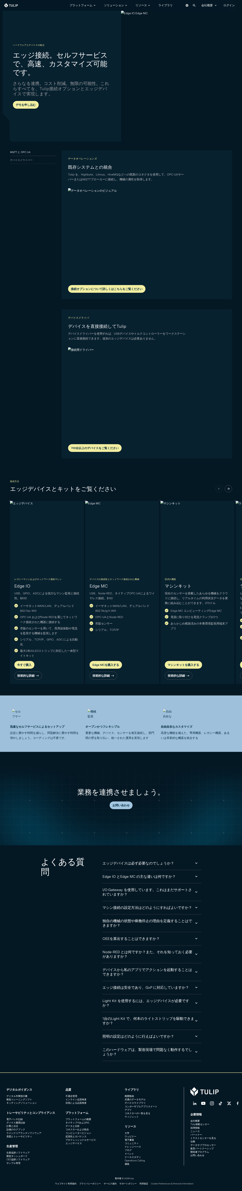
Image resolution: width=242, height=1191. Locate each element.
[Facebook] (237, 1103)
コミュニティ (132, 1143)
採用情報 (195, 1128)
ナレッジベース (133, 1146)
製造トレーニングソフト (19, 1099)
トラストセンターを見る (203, 1138)
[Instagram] (212, 1103)
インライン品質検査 (76, 1099)
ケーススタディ (133, 1157)
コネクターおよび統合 (77, 1129)
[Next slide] (228, 488)
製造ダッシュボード (16, 1156)
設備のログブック (15, 1129)
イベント (129, 1153)
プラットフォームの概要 (78, 1119)
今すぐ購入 (24, 665)
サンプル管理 (13, 1163)
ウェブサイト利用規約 (65, 1183)
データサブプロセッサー (203, 1145)
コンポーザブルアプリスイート (141, 1106)
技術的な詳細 (26, 675)
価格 (127, 1164)
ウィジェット (132, 1116)
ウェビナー (130, 1136)
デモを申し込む (26, 105)
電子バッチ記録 (14, 1119)
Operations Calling (135, 1160)
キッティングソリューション (21, 1103)
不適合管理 (71, 1096)
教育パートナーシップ (202, 1148)
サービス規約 (110, 1183)
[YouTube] (203, 1103)
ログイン (229, 5)
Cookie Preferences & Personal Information (172, 1183)
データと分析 (73, 1126)
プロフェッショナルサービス (81, 1140)
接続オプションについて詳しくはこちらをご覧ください (107, 289)
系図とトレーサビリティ (19, 1136)
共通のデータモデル (135, 1099)
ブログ (128, 1150)
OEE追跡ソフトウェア (18, 1159)
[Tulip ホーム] (11, 5)
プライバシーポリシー (90, 1183)
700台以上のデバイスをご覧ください (95, 448)
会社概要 (207, 5)
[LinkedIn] (194, 1103)
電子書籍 (129, 1140)
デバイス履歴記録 (15, 1122)
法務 (192, 1141)
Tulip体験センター (199, 1124)
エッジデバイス (74, 1143)
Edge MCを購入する (105, 665)
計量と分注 (12, 1126)
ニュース (195, 1131)
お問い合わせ (121, 805)
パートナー (196, 1134)
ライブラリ (165, 5)
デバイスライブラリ (135, 1103)
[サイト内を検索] (194, 5)
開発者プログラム (199, 1152)
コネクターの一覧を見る (137, 1113)
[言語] (187, 5)
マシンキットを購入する (183, 665)
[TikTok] (220, 1103)
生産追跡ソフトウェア (18, 1152)
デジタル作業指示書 (16, 1096)
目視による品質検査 (76, 1103)
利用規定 (144, 1183)
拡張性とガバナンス (76, 1136)
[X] (229, 1103)
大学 (127, 1133)
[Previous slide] (219, 488)
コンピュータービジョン (78, 1133)
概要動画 (129, 1096)
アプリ (128, 1110)
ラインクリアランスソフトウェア (23, 1133)
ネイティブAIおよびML (78, 1122)
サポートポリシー (128, 1183)
